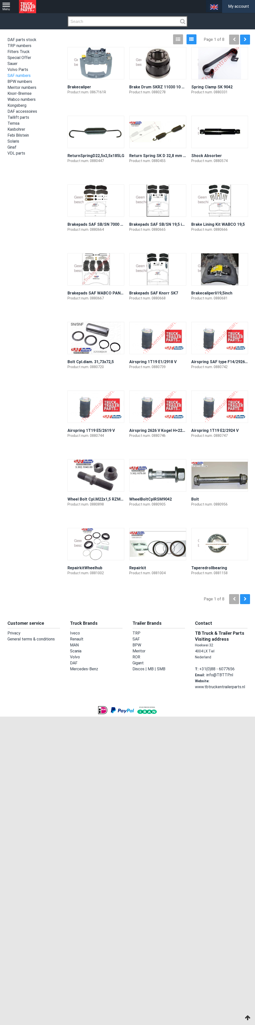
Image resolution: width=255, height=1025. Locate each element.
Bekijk (116, 106)
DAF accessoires (22, 111)
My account (238, 6)
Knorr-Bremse (19, 93)
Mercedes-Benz (83, 669)
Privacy (13, 633)
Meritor (138, 651)
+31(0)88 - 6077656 (215, 669)
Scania (75, 651)
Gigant (137, 663)
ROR (135, 657)
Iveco (74, 633)
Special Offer (19, 57)
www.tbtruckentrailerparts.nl (218, 687)
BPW (136, 645)
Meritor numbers (21, 87)
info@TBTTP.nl (218, 675)
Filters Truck (18, 51)
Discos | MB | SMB (146, 669)
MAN (73, 645)
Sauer (12, 63)
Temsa (13, 123)
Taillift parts (18, 117)
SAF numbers (19, 75)
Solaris (13, 141)
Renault (76, 639)
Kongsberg (16, 105)
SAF (135, 639)
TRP (135, 633)
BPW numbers (19, 81)
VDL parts (16, 153)
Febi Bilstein (18, 135)
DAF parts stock (21, 39)
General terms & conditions (29, 639)
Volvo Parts (17, 69)
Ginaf (11, 147)
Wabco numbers (21, 99)
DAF (73, 663)
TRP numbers (19, 45)
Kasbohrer (16, 129)
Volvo (74, 657)
